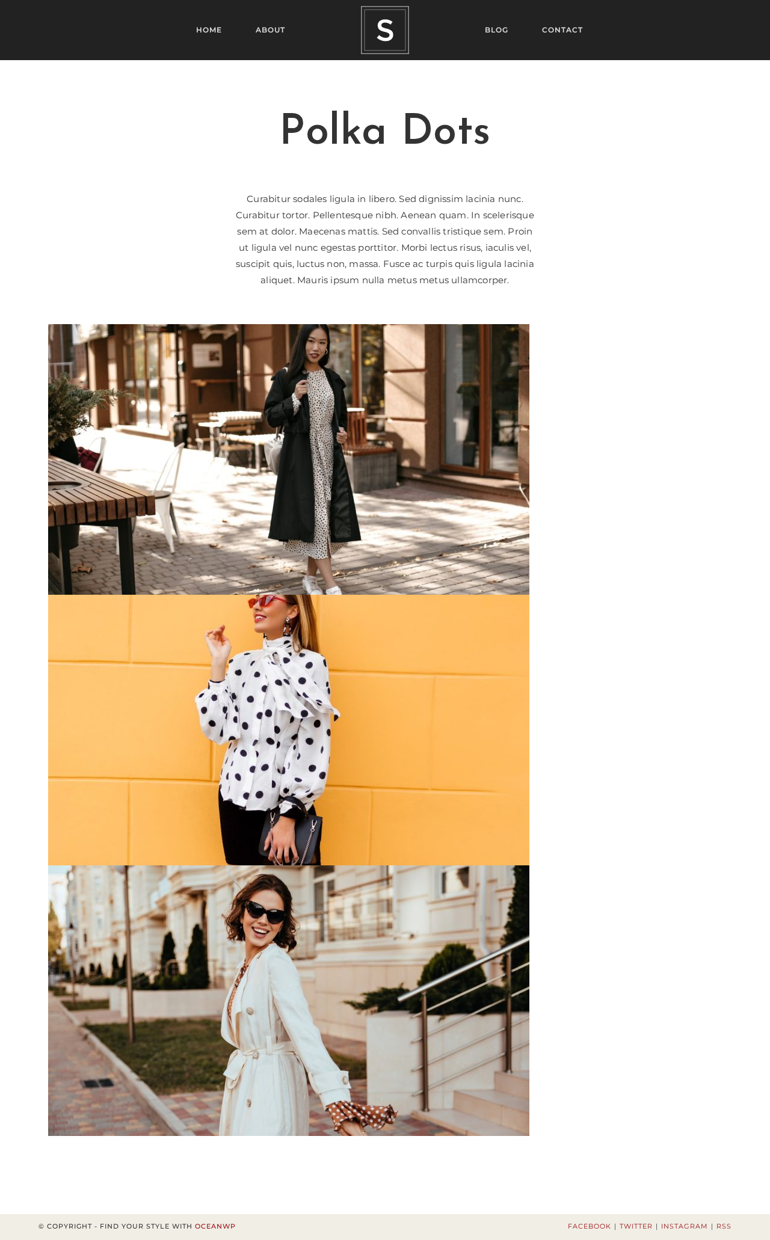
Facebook (589, 1226)
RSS (724, 1226)
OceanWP (215, 1226)
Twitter (636, 1226)
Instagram (684, 1226)
